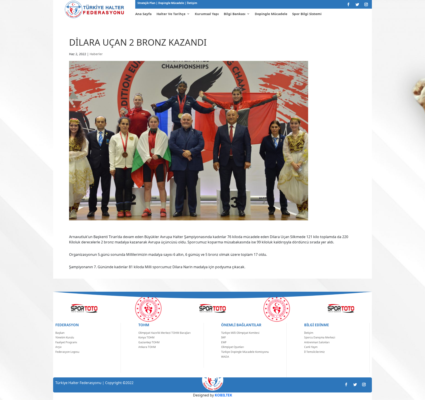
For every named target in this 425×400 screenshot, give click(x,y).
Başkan (59, 333)
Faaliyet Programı (66, 342)
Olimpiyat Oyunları (232, 347)
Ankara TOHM (147, 347)
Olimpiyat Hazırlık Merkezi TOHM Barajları (164, 333)
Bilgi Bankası (234, 14)
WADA (225, 357)
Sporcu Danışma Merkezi (319, 337)
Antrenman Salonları (317, 342)
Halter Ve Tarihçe (170, 14)
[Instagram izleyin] (366, 4)
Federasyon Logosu (67, 352)
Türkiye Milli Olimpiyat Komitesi (240, 333)
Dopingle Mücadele (171, 3)
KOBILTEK (223, 395)
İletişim (191, 3)
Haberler (96, 54)
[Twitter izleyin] (357, 4)
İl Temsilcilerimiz (314, 352)
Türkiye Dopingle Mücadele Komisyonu (245, 352)
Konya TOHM (146, 337)
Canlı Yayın (310, 347)
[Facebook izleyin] (348, 4)
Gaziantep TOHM (149, 342)
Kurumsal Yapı (207, 14)
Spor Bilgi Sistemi (307, 14)
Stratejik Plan (146, 3)
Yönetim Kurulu (64, 337)
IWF (223, 337)
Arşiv (58, 347)
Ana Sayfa (143, 14)
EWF (223, 342)
